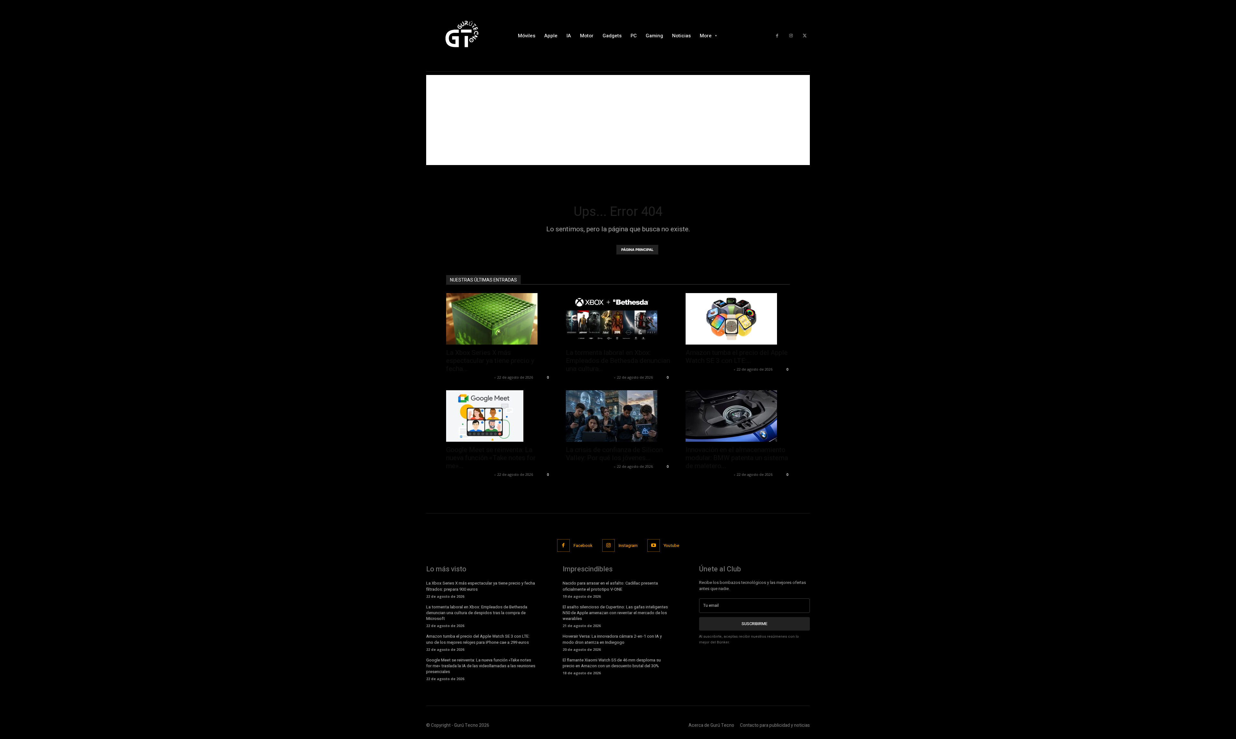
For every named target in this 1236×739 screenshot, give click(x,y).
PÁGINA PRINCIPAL (637, 249)
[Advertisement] (618, 120)
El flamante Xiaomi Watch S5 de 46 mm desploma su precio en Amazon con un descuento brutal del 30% (612, 663)
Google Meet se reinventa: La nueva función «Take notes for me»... (491, 458)
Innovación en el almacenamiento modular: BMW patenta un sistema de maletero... (737, 458)
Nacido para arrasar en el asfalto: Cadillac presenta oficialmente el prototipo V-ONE (610, 586)
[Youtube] (653, 545)
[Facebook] (777, 36)
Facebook (583, 545)
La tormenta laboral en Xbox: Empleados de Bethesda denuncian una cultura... (618, 361)
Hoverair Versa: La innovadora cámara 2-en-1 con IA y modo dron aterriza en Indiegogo (612, 639)
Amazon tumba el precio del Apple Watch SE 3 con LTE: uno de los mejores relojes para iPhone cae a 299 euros (477, 639)
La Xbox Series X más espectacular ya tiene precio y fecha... (490, 361)
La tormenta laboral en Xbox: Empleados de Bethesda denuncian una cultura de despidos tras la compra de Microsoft (476, 613)
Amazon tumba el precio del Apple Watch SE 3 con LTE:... (737, 357)
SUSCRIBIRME (754, 624)
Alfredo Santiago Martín (469, 377)
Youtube (671, 545)
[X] (804, 36)
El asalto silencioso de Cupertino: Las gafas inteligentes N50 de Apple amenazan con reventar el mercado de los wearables (615, 613)
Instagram (628, 545)
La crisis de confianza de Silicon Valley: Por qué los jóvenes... (614, 454)
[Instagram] (791, 36)
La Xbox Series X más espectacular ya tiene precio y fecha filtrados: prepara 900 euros (480, 586)
